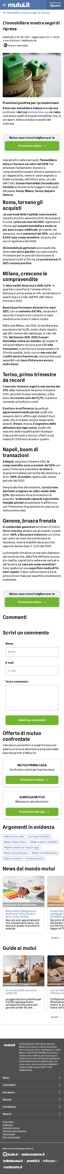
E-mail (9, 662)
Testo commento (16, 681)
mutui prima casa (38, 112)
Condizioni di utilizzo (11, 1128)
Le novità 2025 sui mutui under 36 (21, 992)
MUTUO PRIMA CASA (32, 765)
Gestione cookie (9, 1134)
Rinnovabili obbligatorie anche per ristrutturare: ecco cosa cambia (21, 913)
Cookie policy (8, 1125)
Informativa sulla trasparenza (14, 1131)
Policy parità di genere (11, 1137)
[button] (4, 5)
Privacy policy (8, 1122)
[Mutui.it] (19, 7)
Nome (9, 643)
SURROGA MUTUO (32, 797)
